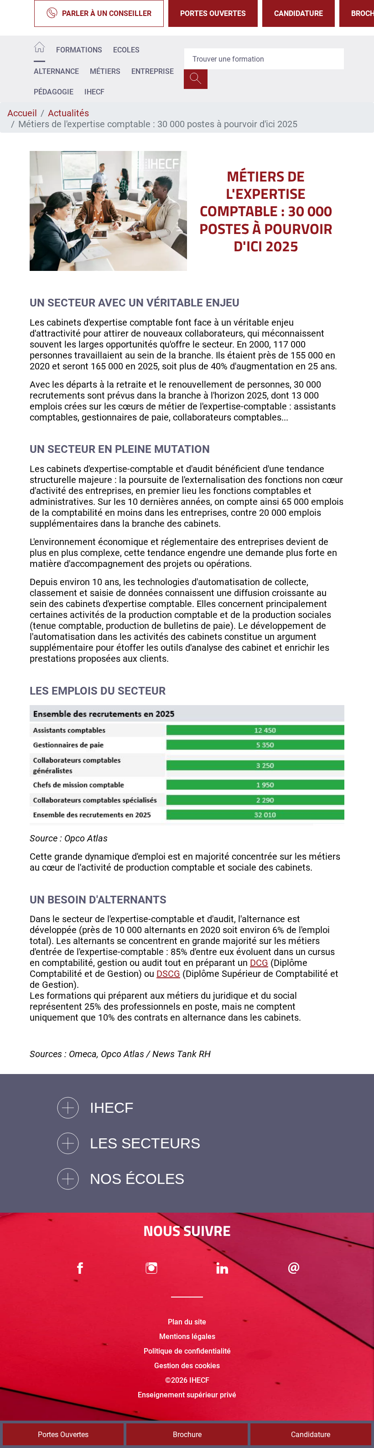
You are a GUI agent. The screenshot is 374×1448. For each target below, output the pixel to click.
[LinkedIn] (222, 1268)
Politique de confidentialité (187, 1351)
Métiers (105, 71)
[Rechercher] (196, 79)
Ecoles (126, 50)
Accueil (22, 113)
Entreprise (152, 71)
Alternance (56, 71)
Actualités (68, 113)
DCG (259, 962)
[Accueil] (39, 49)
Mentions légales (187, 1336)
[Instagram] (151, 1268)
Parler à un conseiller (106, 13)
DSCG (168, 973)
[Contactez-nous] (293, 1268)
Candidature (298, 13)
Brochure (187, 1434)
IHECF (94, 92)
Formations (79, 50)
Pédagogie (53, 92)
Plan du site (187, 1322)
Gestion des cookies (187, 1365)
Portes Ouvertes (213, 13)
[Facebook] (80, 1268)
